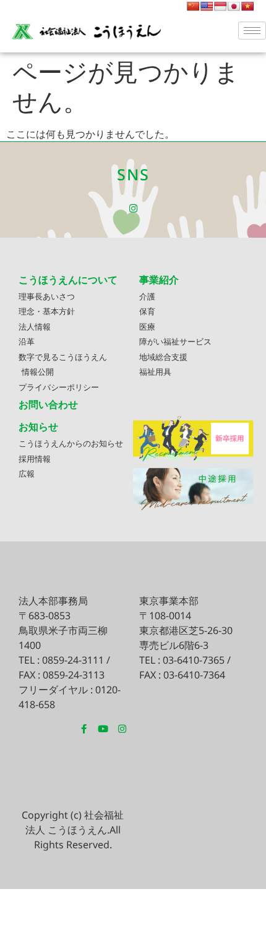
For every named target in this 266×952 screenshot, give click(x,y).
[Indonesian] (220, 6)
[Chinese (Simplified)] (193, 6)
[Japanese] (234, 6)
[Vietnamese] (247, 6)
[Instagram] (133, 208)
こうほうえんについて (68, 279)
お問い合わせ (48, 404)
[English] (206, 6)
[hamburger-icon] (252, 31)
